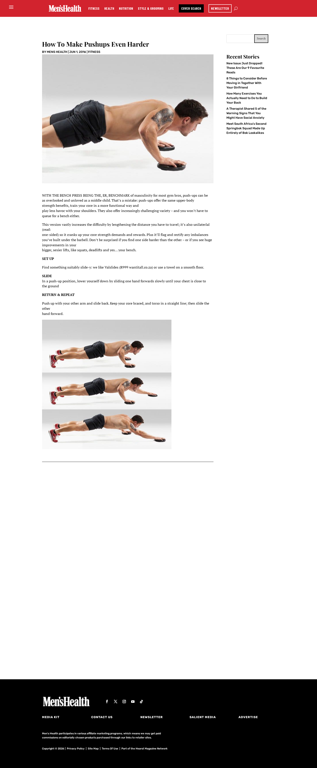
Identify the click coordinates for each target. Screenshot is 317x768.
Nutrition (126, 8)
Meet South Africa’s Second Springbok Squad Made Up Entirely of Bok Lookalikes (246, 128)
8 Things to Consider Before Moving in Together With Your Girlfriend (246, 83)
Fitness (94, 8)
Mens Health (57, 52)
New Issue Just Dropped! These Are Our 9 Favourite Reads (245, 68)
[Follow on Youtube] (132, 701)
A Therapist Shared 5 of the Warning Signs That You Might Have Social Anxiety (246, 113)
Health (109, 8)
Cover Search (191, 8)
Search (261, 38)
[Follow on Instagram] (124, 701)
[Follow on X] (115, 701)
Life (171, 8)
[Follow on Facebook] (107, 701)
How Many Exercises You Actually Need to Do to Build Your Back (246, 98)
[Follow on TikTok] (141, 701)
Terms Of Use (110, 748)
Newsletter (220, 8)
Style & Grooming (151, 8)
